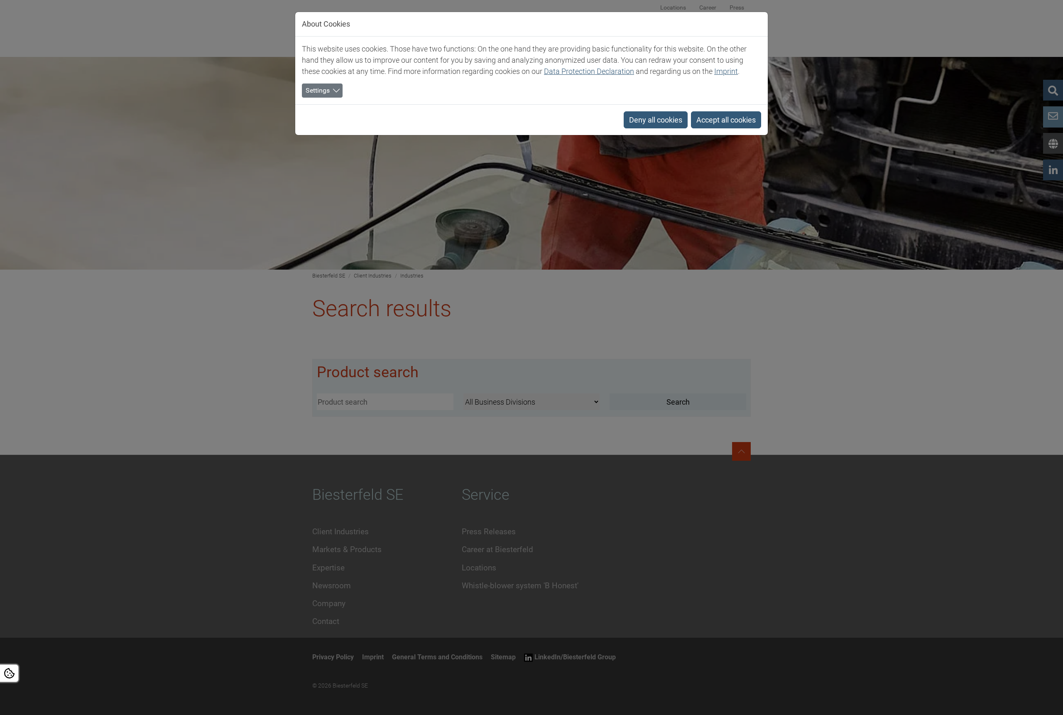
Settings (318, 90)
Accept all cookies (726, 119)
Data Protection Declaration (589, 71)
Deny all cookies (655, 119)
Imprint (726, 71)
